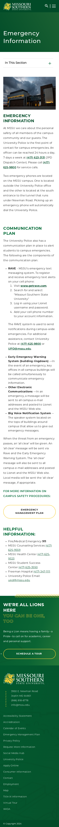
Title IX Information (15, 797)
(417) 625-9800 (31, 344)
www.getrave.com (33, 286)
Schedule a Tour (29, 654)
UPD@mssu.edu (19, 349)
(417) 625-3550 (28, 567)
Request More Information (19, 747)
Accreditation (11, 722)
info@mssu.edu (20, 705)
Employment (11, 784)
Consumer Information (17, 772)
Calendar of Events (14, 728)
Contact (8, 778)
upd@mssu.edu (19, 580)
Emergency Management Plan (29, 512)
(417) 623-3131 (36, 158)
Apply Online (11, 766)
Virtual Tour (10, 803)
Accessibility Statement (17, 716)
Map (5, 790)
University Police (13, 759)
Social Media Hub (13, 753)
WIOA (6, 809)
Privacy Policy (11, 741)
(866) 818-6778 (20, 700)
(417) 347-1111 (41, 572)
